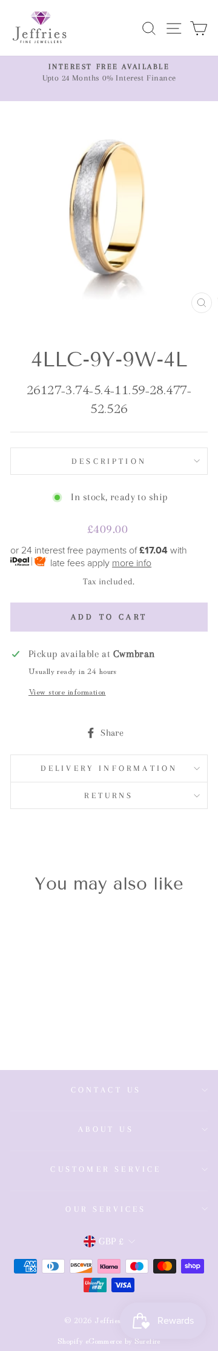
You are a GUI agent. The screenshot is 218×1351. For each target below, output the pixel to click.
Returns (108, 795)
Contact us (106, 1089)
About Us (106, 1129)
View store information (67, 691)
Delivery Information (109, 768)
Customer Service (105, 1169)
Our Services (105, 1209)
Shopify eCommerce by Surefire (109, 1340)
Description (109, 461)
